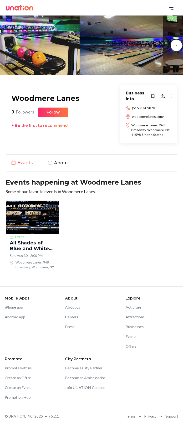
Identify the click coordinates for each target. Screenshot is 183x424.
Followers (22, 111)
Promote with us (18, 368)
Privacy (150, 416)
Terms (131, 416)
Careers (71, 317)
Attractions (135, 317)
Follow (53, 112)
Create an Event (18, 387)
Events (131, 336)
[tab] (22, 163)
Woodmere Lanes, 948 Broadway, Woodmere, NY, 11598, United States (150, 130)
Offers (131, 346)
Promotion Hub (18, 397)
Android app (15, 317)
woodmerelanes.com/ (148, 116)
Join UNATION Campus (85, 387)
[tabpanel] (91, 224)
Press (69, 326)
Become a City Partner (83, 368)
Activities (134, 307)
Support (171, 416)
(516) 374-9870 (143, 108)
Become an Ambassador (85, 377)
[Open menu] (171, 7)
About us (72, 307)
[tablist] (91, 163)
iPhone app (14, 307)
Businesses (135, 326)
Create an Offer (18, 377)
